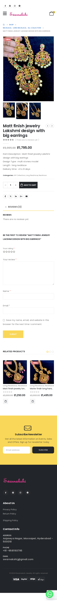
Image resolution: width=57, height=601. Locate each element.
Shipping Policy (10, 520)
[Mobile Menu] (5, 13)
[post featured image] (15, 372)
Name (7, 291)
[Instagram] (15, 6)
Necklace (42, 175)
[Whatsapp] (49, 594)
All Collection (19, 175)
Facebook (5, 196)
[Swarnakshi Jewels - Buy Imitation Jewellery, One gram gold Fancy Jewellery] (18, 14)
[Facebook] (5, 6)
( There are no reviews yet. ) (27, 140)
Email (26, 196)
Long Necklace (32, 175)
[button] (47, 351)
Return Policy (9, 513)
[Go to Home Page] (4, 24)
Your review (10, 259)
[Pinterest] (10, 6)
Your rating (8, 248)
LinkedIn (16, 196)
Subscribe (43, 450)
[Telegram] (20, 6)
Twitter (10, 196)
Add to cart (30, 185)
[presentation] (6, 69)
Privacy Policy (10, 509)
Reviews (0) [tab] (15, 206)
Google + (21, 196)
